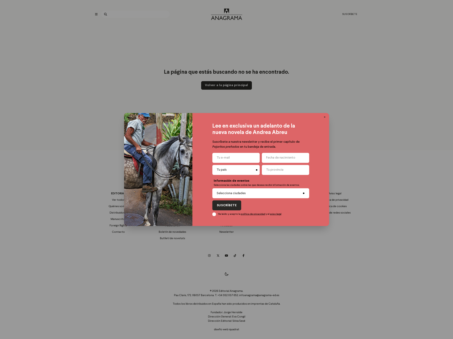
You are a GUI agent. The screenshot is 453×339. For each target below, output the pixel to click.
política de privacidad (253, 214)
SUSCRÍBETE (227, 205)
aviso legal (275, 214)
